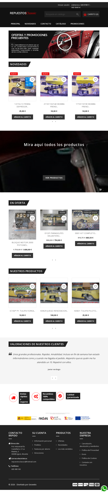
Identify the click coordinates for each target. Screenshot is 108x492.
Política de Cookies (89, 458)
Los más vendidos (65, 449)
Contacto (46, 23)
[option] (54, 44)
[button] (15, 44)
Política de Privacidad (90, 450)
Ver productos (54, 177)
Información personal (43, 441)
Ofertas (61, 441)
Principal (15, 23)
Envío (83, 454)
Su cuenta (39, 432)
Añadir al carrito (22, 117)
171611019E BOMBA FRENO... (85, 105)
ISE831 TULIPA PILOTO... (85, 310)
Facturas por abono (42, 449)
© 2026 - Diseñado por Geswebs (22, 484)
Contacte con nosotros (86, 463)
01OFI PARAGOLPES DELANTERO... (54, 234)
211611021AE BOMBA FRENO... (54, 105)
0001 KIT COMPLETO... (85, 233)
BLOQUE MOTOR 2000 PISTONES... (22, 243)
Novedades (30, 23)
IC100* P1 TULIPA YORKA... (22, 310)
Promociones (77, 23)
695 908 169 (16, 469)
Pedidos (37, 445)
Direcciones (39, 453)
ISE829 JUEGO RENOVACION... (54, 310)
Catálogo (61, 23)
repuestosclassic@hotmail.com (23, 461)
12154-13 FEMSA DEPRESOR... (22, 105)
